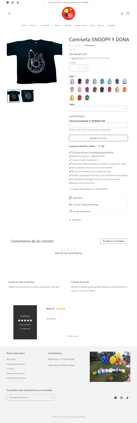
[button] (10, 13)
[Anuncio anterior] (45, 2)
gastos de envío (78, 58)
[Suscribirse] (52, 397)
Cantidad (72, 62)
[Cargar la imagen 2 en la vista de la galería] (27, 96)
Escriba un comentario (113, 241)
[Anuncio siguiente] (92, 2)
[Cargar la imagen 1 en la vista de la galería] (13, 96)
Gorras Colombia (63, 417)
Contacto (11, 369)
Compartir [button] (76, 220)
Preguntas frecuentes (16, 364)
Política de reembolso (16, 378)
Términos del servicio (16, 373)
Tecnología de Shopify (77, 417)
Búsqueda (11, 359)
